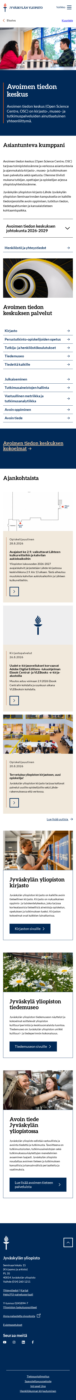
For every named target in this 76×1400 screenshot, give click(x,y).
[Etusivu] (23, 7)
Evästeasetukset (12, 1324)
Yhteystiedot (11, 1290)
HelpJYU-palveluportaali (18, 1294)
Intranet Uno (38, 1386)
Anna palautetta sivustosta (19, 1316)
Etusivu (11, 20)
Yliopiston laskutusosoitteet (20, 1307)
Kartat (24, 1290)
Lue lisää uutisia (58, 819)
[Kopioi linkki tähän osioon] (68, 145)
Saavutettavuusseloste (38, 1381)
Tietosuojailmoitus (38, 1376)
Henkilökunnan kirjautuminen (38, 1391)
